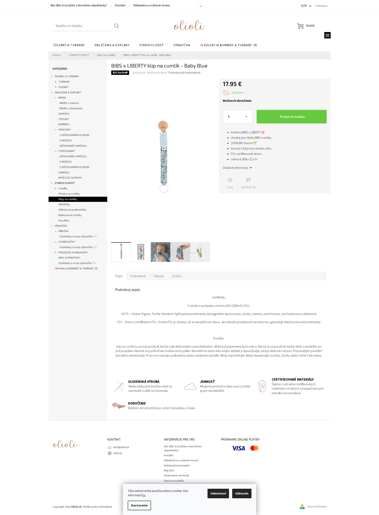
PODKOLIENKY (66, 151)
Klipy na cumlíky (67, 199)
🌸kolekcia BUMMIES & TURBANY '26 (76, 269)
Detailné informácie (235, 168)
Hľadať (116, 26)
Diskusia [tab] (159, 276)
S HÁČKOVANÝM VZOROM (74, 135)
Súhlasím (241, 493)
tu (143, 495)
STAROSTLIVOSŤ (65, 183)
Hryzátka (63, 221)
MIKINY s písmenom (70, 108)
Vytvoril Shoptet (317, 507)
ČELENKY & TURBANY (67, 76)
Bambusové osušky (70, 215)
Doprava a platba (174, 481)
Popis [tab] (118, 276)
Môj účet (169, 471)
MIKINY (62, 98)
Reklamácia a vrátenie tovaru (151, 6)
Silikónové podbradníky (72, 210)
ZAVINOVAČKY (66, 242)
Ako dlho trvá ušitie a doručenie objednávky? (79, 6)
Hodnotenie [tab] (138, 276)
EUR (304, 6)
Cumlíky (63, 189)
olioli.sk (117, 453)
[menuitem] (69, 45)
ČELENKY (63, 87)
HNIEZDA (63, 231)
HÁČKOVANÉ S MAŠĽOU (73, 146)
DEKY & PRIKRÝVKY (69, 258)
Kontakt (120, 6)
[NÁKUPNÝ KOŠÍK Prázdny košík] (306, 26)
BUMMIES (63, 124)
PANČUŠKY (64, 130)
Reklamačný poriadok (177, 466)
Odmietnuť (218, 493)
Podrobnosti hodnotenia (184, 72)
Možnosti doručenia (237, 101)
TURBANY (64, 82)
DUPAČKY (63, 114)
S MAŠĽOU (65, 141)
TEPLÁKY (63, 119)
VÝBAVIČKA (61, 226)
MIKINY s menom (69, 103)
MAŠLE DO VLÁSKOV (70, 178)
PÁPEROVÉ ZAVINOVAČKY (73, 253)
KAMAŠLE (63, 173)
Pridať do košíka (292, 116)
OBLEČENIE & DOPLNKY (68, 93)
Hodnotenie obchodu (176, 476)
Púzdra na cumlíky (69, 194)
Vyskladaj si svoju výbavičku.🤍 (78, 236)
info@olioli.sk (121, 447)
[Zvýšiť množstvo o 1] (246, 117)
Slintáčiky (64, 204)
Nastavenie (139, 505)
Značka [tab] (176, 276)
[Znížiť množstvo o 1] (229, 117)
